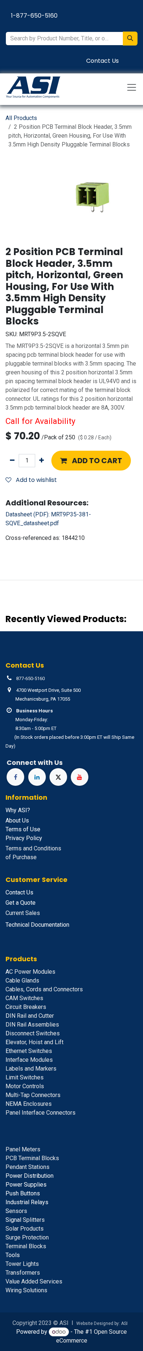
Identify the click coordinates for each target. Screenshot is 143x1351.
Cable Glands (22, 980)
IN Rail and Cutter (30, 1015)
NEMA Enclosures (29, 1103)
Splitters (25, 1219)
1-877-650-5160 (34, 15)
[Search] (130, 39)
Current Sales (23, 912)
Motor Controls (25, 1086)
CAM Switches (24, 998)
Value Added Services (34, 1281)
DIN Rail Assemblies (32, 1024)
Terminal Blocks (26, 1246)
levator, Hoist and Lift (34, 1042)
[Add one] (41, 460)
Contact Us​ (102, 61)
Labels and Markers (31, 1068)
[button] (91, 461)
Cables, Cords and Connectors (44, 989)
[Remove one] (12, 460)
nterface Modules (29, 1059)
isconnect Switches (33, 1033)
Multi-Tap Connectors (33, 1095)
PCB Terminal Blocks (32, 1158)
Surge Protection (27, 1237)
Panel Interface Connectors (41, 1112)
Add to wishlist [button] (35, 480)
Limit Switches (25, 1077)
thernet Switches (29, 1050)
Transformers (23, 1272)
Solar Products (25, 1228)
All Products (21, 118)
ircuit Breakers (26, 1006)
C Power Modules (30, 971)
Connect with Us (35, 762)
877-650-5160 (30, 678)
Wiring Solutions (26, 1290)
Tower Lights (22, 1263)
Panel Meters (23, 1149)
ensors (16, 1210)
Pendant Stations (28, 1166)
